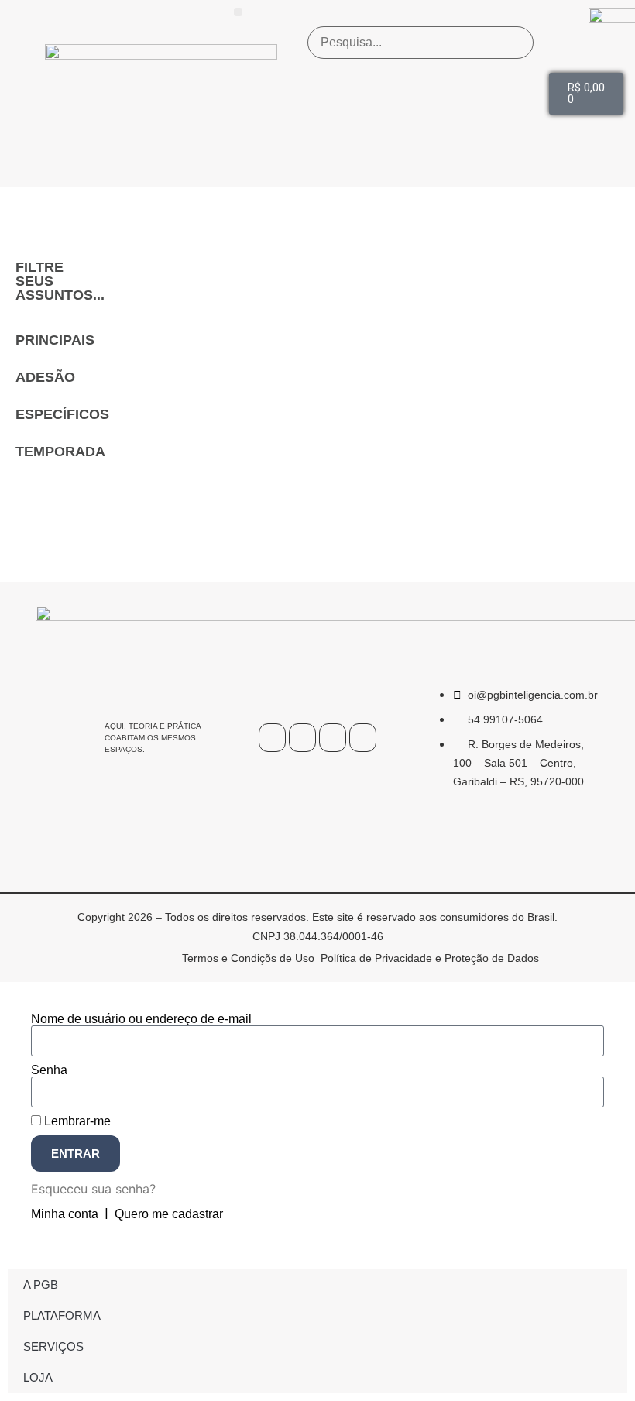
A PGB (40, 1284)
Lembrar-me (76, 1121)
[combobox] (420, 42)
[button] (238, 12)
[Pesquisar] (516, 93)
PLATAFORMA (62, 1315)
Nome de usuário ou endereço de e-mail (141, 1019)
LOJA (38, 1377)
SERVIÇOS (53, 1346)
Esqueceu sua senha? (93, 1189)
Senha (49, 1070)
